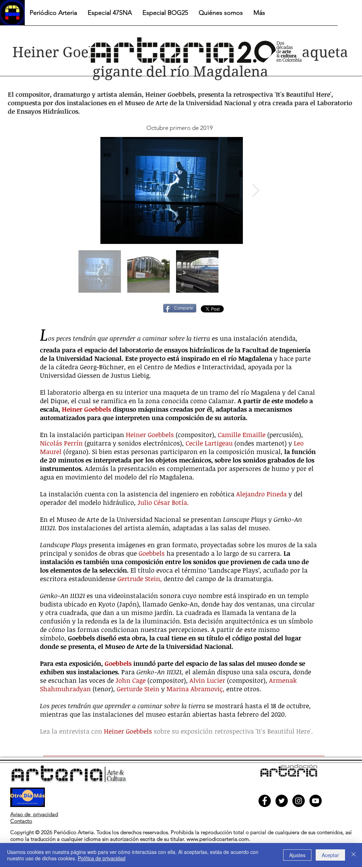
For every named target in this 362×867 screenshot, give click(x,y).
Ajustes (297, 855)
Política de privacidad (101, 858)
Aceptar (330, 855)
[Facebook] (264, 801)
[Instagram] (298, 801)
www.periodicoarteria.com (218, 839)
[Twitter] (281, 801)
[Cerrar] (353, 855)
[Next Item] (256, 190)
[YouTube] (315, 801)
